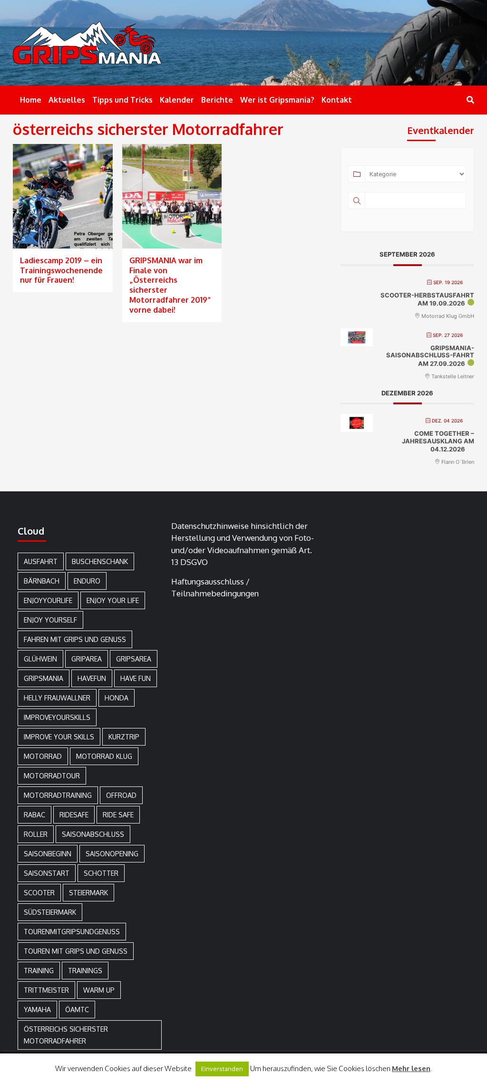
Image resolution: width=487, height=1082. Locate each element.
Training (39, 971)
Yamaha (37, 1009)
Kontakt (336, 100)
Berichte (217, 100)
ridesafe (73, 815)
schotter (101, 873)
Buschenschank (100, 561)
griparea (86, 659)
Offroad (121, 795)
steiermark (88, 893)
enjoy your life (113, 600)
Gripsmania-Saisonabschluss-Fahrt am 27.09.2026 (430, 355)
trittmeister (46, 990)
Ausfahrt (41, 561)
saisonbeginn (47, 854)
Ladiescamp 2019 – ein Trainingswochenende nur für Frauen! (61, 270)
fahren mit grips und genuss (75, 639)
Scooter (39, 893)
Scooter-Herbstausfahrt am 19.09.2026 (427, 299)
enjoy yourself (50, 620)
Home (30, 100)
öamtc (77, 1009)
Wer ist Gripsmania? (277, 100)
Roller (36, 834)
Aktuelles (67, 100)
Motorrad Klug (104, 756)
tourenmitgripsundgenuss (72, 932)
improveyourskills (57, 717)
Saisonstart (46, 873)
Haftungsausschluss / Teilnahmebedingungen (215, 587)
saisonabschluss (93, 834)
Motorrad (43, 756)
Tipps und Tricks (122, 100)
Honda (116, 698)
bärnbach (41, 581)
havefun (92, 678)
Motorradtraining (58, 795)
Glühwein (40, 659)
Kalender (177, 100)
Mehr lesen (411, 1068)
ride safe (118, 815)
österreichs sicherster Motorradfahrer (66, 1035)
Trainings (85, 971)
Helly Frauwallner (57, 698)
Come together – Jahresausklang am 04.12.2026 (438, 441)
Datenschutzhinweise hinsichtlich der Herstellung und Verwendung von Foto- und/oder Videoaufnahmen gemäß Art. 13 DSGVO (242, 544)
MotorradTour (52, 776)
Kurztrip (123, 737)
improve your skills (59, 737)
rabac (34, 815)
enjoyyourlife (48, 600)
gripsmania (43, 678)
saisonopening (112, 854)
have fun (135, 678)
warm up (99, 990)
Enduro (87, 581)
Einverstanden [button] (222, 1068)
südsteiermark (50, 912)
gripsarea (133, 659)
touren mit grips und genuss (75, 951)
